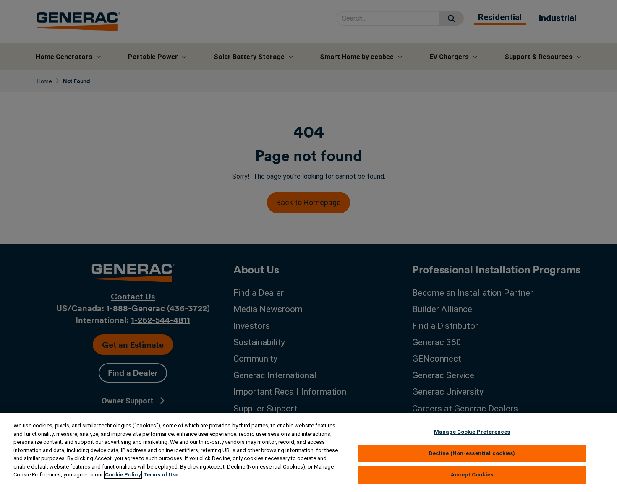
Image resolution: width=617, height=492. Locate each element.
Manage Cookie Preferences (472, 432)
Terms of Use (160, 474)
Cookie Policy (123, 474)
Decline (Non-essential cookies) (472, 453)
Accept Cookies (472, 474)
